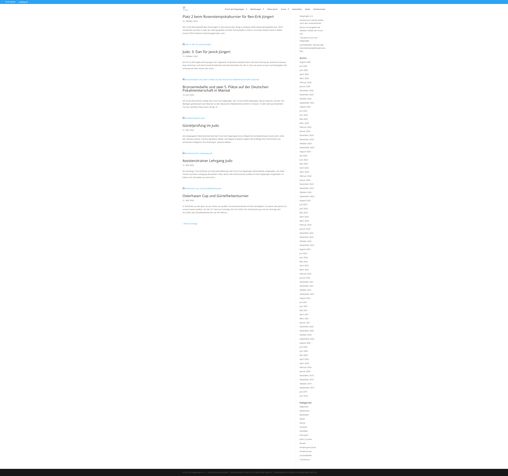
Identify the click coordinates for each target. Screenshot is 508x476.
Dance (302, 423)
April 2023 (304, 216)
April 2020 (304, 359)
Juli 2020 (303, 347)
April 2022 (304, 265)
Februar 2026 (305, 82)
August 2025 (305, 106)
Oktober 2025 (306, 98)
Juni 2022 (304, 257)
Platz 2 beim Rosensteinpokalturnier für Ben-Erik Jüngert (228, 16)
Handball (304, 431)
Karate (302, 443)
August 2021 (305, 298)
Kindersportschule (308, 447)
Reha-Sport (272, 9)
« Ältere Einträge (190, 223)
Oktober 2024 (306, 143)
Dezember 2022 (307, 233)
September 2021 (307, 294)
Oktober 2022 (306, 241)
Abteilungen (255, 9)
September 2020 (307, 339)
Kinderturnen (306, 451)
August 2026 (305, 62)
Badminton (304, 411)
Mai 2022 (304, 261)
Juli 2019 (303, 391)
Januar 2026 (305, 86)
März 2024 (304, 172)
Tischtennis (305, 459)
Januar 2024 (305, 180)
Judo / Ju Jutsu (306, 439)
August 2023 (305, 200)
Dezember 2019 (307, 375)
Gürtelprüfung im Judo (201, 125)
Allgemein (304, 406)
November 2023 (307, 188)
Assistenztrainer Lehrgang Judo (207, 160)
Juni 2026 (304, 70)
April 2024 (304, 168)
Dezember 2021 (307, 282)
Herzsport (304, 435)
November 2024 (307, 139)
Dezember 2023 (307, 184)
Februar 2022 (305, 273)
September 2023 (307, 196)
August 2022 (305, 249)
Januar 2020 (305, 371)
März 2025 (304, 123)
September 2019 (307, 387)
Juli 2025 (303, 111)
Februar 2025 (305, 127)
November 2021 (307, 286)
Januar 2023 (305, 229)
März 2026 (304, 78)
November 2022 (307, 237)
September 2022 (307, 245)
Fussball (303, 427)
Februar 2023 (305, 225)
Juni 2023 (304, 208)
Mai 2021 (304, 310)
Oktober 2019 (306, 383)
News (307, 9)
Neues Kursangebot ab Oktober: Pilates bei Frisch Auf (311, 30)
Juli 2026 (303, 66)
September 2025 (307, 103)
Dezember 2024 (307, 135)
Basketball (304, 414)
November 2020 (307, 330)
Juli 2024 (303, 155)
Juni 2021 (304, 306)
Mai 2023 (304, 212)
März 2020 (304, 363)
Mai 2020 (304, 355)
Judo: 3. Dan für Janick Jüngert (206, 51)
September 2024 (307, 147)
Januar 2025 (305, 131)
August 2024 (305, 151)
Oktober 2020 (306, 335)
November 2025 (307, 94)
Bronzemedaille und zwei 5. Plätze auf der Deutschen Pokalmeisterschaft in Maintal (225, 88)
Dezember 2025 (307, 90)
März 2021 (304, 318)
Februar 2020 (305, 367)
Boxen (302, 419)
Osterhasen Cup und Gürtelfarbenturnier (216, 195)
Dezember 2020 (307, 326)
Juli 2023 (303, 204)
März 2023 (304, 221)
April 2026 (304, 74)
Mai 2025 (304, 119)
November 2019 (307, 379)
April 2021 (304, 314)
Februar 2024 (305, 176)
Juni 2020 (304, 351)
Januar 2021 (305, 322)
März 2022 (304, 269)
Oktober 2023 (306, 192)
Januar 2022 (305, 278)
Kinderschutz (319, 9)
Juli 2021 (303, 302)
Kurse (283, 9)
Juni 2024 (304, 159)
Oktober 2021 (306, 290)
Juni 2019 (304, 396)
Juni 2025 (304, 115)
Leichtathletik (306, 455)
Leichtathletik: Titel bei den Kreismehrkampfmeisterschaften (312, 48)
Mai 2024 (304, 163)
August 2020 (305, 343)
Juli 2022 (303, 253)
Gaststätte (297, 9)
